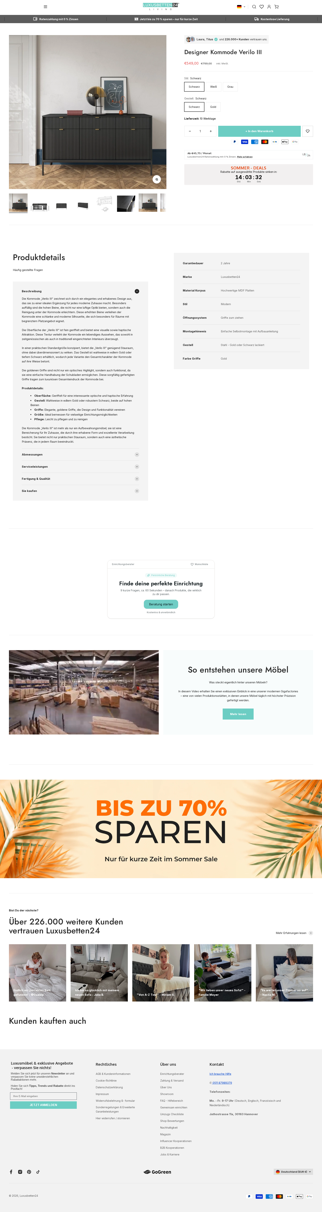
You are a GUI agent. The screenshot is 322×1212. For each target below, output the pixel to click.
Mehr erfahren (244, 156)
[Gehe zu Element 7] (148, 203)
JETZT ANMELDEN (43, 1105)
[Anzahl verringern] (189, 131)
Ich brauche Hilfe (220, 1074)
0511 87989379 (222, 1083)
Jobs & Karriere (169, 1154)
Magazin (165, 1134)
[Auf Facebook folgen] (11, 1172)
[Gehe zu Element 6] (126, 204)
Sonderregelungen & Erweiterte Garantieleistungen (115, 1109)
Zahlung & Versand (172, 1080)
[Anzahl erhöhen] (210, 131)
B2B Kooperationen (172, 1147)
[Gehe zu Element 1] (18, 203)
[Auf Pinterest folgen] (29, 1172)
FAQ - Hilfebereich (171, 1100)
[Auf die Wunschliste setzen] (307, 131)
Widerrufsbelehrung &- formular (115, 1100)
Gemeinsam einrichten (173, 1107)
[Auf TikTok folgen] (38, 1172)
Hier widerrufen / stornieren (113, 1118)
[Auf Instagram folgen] (20, 1172)
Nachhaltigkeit (169, 1127)
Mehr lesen (238, 714)
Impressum (102, 1094)
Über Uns (166, 1087)
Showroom (166, 1094)
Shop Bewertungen (172, 1120)
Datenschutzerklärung (109, 1087)
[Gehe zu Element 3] (61, 206)
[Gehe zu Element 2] (40, 208)
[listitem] (43, 1065)
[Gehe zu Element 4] (83, 206)
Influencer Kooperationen (176, 1141)
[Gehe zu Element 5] (104, 204)
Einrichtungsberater (172, 1073)
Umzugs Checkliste (172, 1114)
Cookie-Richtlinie (106, 1080)
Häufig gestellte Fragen (28, 270)
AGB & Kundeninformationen (113, 1073)
